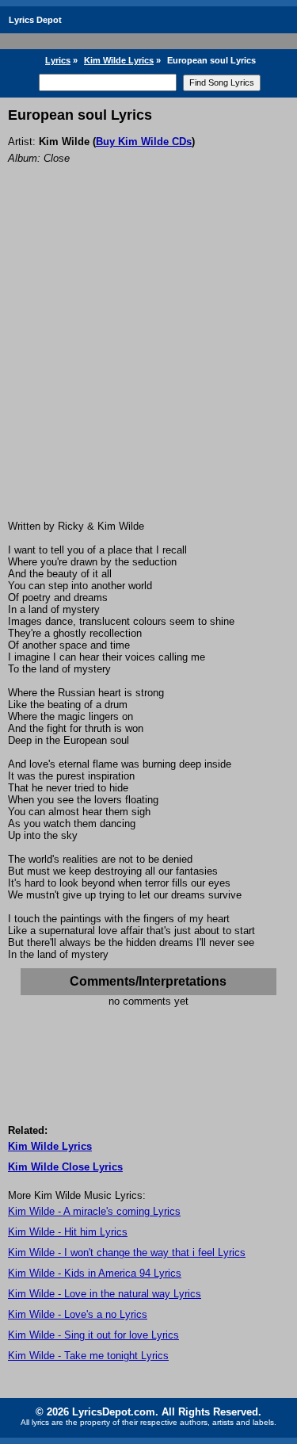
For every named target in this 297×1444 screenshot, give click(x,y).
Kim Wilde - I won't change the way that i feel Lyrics (127, 1252)
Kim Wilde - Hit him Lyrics (68, 1232)
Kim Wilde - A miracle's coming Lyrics (94, 1211)
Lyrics (57, 60)
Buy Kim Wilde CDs (144, 141)
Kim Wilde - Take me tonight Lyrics (88, 1356)
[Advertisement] (148, 363)
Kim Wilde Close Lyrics (65, 1167)
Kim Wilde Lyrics (119, 60)
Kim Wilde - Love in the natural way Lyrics (104, 1294)
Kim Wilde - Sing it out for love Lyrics (93, 1335)
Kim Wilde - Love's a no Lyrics (77, 1314)
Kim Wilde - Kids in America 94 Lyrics (94, 1273)
